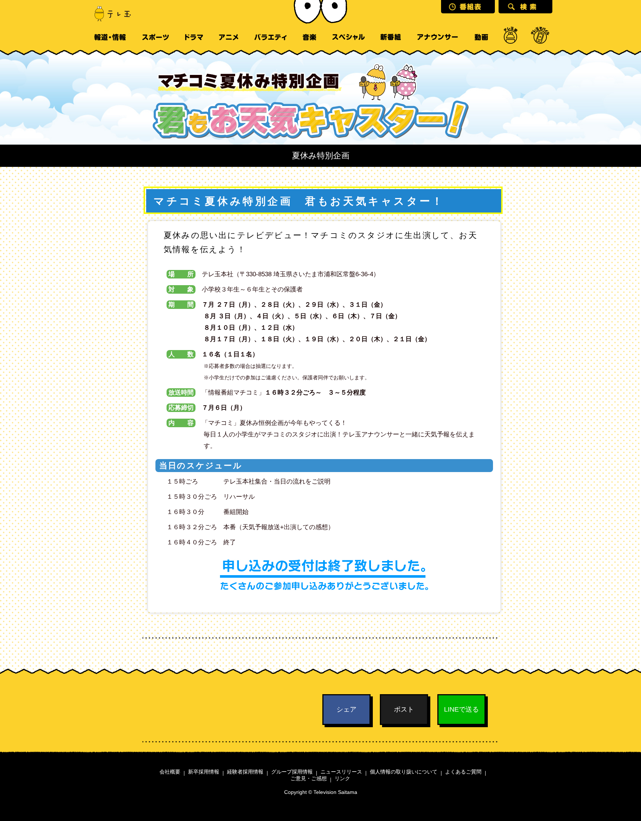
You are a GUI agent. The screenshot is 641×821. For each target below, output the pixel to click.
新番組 (390, 37)
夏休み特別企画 (320, 155)
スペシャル (348, 37)
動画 (481, 37)
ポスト (404, 709)
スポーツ (155, 37)
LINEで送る (461, 709)
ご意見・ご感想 (308, 778)
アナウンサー (437, 37)
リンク (342, 778)
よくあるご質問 (463, 772)
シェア (346, 709)
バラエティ (270, 37)
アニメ (228, 37)
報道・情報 (110, 37)
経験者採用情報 (245, 772)
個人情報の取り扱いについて (403, 772)
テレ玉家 (510, 37)
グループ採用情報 (292, 772)
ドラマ (194, 37)
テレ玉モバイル (540, 37)
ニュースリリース (341, 772)
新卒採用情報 (203, 772)
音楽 (309, 37)
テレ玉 (109, 13)
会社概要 (170, 772)
